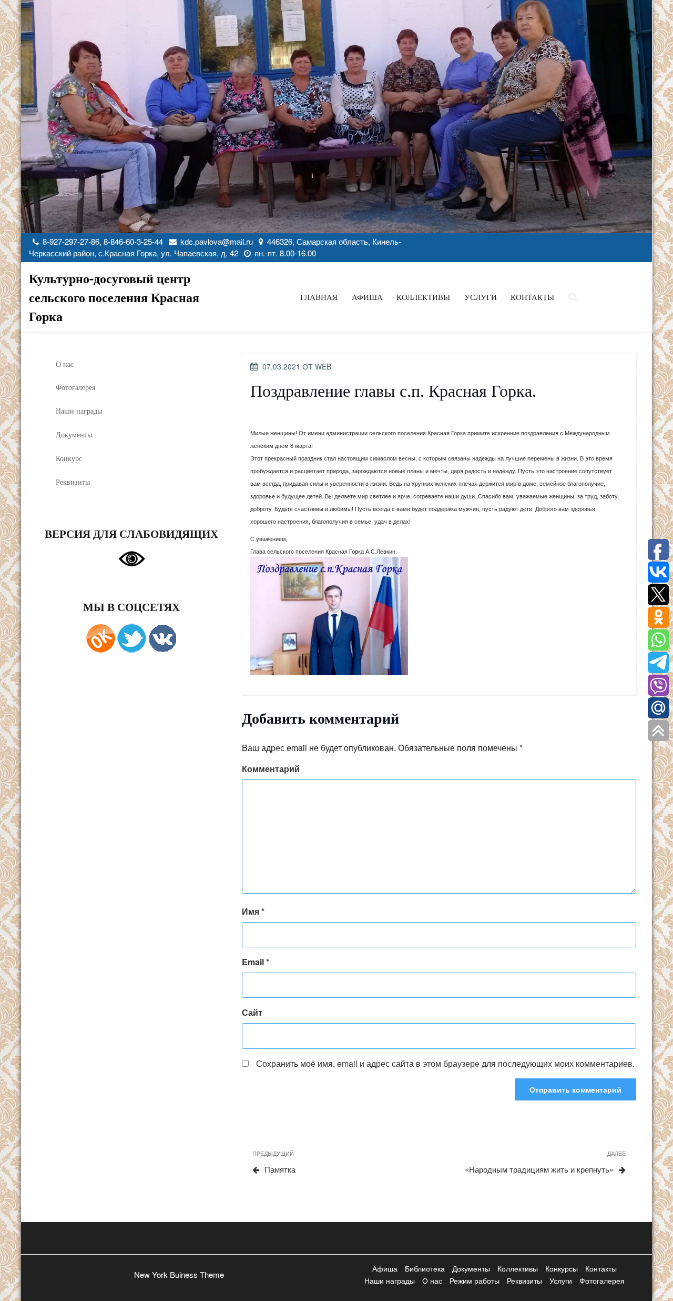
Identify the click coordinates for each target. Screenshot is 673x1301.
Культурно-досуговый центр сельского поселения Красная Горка (114, 297)
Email (255, 962)
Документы (74, 434)
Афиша (367, 297)
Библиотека (425, 1268)
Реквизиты (73, 481)
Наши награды (79, 410)
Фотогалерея (75, 387)
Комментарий (271, 769)
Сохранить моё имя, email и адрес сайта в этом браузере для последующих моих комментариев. (445, 1063)
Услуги (480, 297)
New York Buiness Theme (179, 1274)
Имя (253, 911)
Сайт (252, 1012)
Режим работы (474, 1280)
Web (323, 366)
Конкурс (69, 458)
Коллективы (423, 297)
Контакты (532, 297)
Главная (319, 297)
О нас (65, 363)
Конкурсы (561, 1268)
